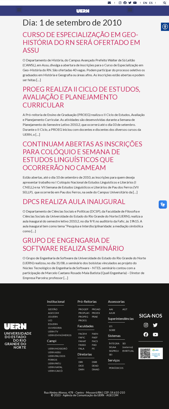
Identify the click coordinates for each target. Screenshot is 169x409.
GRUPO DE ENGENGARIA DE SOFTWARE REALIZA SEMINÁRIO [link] (73, 244)
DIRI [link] (81, 361)
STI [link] (110, 326)
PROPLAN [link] (84, 312)
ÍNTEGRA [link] (114, 343)
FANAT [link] (82, 341)
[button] (164, 3)
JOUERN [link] (53, 316)
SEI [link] (110, 354)
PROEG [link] (83, 320)
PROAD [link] (96, 309)
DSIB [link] (94, 361)
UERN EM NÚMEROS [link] (59, 335)
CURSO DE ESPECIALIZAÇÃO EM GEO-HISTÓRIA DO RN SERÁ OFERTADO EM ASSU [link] (81, 42)
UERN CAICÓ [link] (55, 370)
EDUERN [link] (53, 324)
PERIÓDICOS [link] (116, 367)
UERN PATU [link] (54, 363)
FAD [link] (94, 344)
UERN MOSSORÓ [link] (57, 348)
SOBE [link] (112, 330)
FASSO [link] (82, 344)
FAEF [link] (95, 337)
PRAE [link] (95, 316)
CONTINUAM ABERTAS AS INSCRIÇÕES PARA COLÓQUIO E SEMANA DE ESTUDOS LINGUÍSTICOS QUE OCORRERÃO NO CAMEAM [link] (82, 156)
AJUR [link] (112, 312)
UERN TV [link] (53, 331)
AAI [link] (111, 309)
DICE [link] (81, 365)
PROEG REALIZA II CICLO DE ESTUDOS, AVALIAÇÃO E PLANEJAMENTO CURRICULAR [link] (81, 97)
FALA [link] (81, 348)
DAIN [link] (81, 369)
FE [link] (93, 348)
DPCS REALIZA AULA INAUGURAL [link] (74, 201)
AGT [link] (124, 309)
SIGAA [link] (112, 347)
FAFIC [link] (82, 337)
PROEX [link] (96, 312)
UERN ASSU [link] (54, 352)
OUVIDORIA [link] (55, 327)
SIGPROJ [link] (114, 350)
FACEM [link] (83, 333)
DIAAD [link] (95, 369)
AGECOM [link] (53, 312)
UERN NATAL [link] (55, 367)
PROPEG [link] (83, 316)
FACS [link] (95, 341)
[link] (109, 2)
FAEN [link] (95, 333)
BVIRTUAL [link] (128, 350)
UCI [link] (50, 320)
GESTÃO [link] (53, 309)
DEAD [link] (95, 365)
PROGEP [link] (83, 309)
